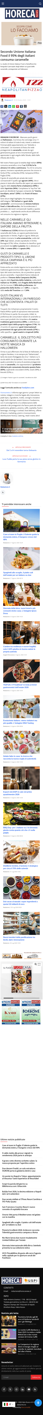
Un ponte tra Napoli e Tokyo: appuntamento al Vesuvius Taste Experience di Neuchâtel (21, 1177)
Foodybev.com (28, 387)
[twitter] (10, 1389)
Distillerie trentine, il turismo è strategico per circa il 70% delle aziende (20, 867)
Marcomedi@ (25, 1407)
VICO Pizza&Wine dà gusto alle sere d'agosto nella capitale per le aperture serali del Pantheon (21, 1255)
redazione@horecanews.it (21, 1291)
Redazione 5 (5, 487)
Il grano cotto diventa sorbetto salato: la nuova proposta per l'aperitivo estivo (19, 1162)
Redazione (6, 871)
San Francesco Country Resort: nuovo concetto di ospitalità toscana (18, 1208)
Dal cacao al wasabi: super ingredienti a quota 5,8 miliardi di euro (20, 903)
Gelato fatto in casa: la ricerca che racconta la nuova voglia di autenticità (19, 757)
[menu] (3, 3)
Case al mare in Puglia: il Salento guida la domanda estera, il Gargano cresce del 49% (21, 537)
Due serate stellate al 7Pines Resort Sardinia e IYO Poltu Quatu (22, 1200)
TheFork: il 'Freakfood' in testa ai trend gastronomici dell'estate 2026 (20, 686)
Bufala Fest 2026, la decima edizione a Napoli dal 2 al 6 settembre (21, 1192)
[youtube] (28, 1389)
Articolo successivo (20, 456)
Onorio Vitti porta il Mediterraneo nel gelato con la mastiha (21, 1216)
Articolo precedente (23, 447)
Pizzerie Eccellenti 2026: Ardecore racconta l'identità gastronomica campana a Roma (20, 1231)
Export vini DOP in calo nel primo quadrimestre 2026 (17, 793)
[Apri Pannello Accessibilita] (38, 1402)
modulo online (17, 436)
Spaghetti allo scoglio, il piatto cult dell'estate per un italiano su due (18, 574)
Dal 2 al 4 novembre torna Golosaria (21, 450)
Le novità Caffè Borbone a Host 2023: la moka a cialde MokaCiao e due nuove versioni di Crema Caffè (29, 1333)
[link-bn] (21, 34)
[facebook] (4, 1389)
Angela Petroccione (9, 655)
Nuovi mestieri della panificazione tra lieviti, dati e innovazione (19, 938)
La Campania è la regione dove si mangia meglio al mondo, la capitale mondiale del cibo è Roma (30, 1347)
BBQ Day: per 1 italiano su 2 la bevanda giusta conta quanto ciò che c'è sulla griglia (20, 830)
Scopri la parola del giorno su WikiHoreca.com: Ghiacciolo (15, 1185)
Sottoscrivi (36, 1377)
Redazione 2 (6, 543)
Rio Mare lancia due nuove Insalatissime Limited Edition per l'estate (19, 1239)
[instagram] (16, 1389)
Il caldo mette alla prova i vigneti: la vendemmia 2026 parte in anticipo (17, 1154)
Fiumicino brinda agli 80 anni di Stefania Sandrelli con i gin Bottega (28, 1319)
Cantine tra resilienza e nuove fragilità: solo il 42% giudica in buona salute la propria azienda (19, 649)
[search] (40, 3)
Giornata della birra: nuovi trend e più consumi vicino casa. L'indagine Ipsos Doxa (19, 610)
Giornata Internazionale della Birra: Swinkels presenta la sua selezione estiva (21, 1246)
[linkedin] (22, 1389)
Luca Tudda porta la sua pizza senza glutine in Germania (22, 460)
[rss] (35, 1389)
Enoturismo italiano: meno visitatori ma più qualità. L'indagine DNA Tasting (20, 722)
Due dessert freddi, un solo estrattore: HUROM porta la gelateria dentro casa (19, 1169)
